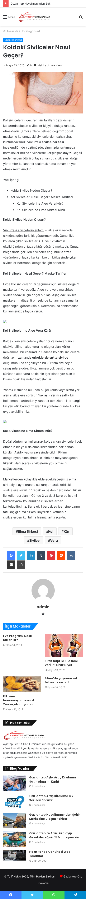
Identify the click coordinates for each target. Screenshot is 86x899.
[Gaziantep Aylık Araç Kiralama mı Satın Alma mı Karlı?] (14, 783)
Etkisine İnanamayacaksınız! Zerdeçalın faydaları (18, 700)
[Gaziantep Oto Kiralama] (24, 739)
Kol (50, 531)
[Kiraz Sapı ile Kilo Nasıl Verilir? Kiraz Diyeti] (64, 645)
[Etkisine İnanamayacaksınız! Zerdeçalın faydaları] (22, 684)
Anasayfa (12, 31)
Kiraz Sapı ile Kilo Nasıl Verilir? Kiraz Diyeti (61, 663)
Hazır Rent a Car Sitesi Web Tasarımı (50, 854)
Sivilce (34, 540)
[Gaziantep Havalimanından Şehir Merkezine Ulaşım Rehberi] (14, 820)
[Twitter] (21, 555)
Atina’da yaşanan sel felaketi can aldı (61, 680)
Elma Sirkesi (28, 531)
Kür (66, 531)
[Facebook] (11, 555)
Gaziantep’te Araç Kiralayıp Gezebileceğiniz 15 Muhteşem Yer (54, 835)
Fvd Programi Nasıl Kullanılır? (17, 638)
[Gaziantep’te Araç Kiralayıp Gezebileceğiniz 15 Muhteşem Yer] (14, 839)
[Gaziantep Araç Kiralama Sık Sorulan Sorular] (14, 802)
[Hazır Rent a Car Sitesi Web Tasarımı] (14, 855)
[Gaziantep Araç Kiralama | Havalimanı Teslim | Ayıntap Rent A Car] (34, 16)
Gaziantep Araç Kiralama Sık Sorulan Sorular (51, 798)
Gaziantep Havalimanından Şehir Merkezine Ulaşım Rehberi (54, 816)
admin (43, 606)
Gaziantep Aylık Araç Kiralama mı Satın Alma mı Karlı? (54, 779)
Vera (54, 540)
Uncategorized (30, 31)
